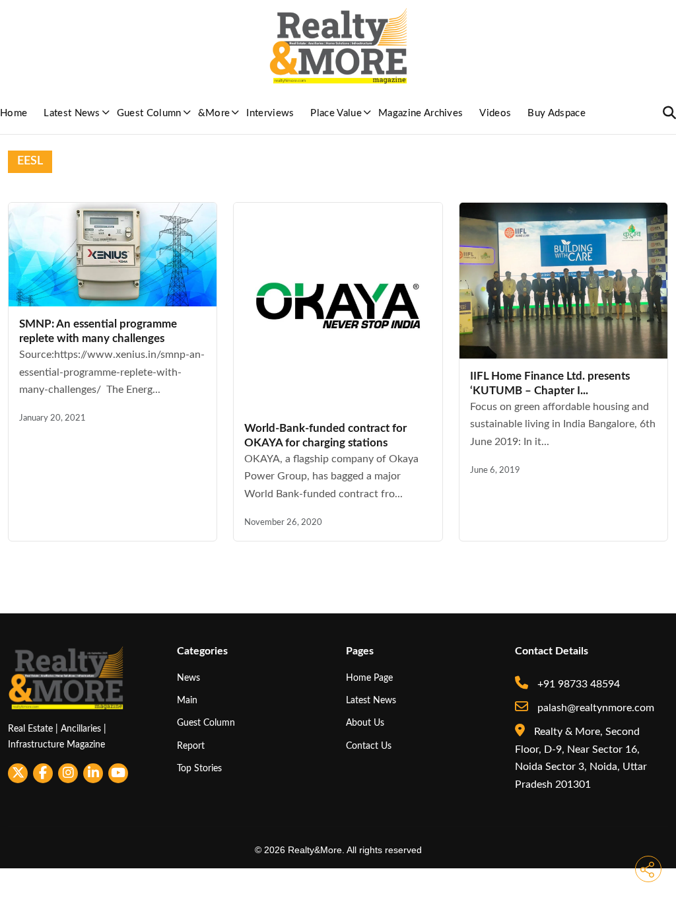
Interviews (270, 113)
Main (187, 700)
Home (13, 113)
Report (191, 746)
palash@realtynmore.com (594, 708)
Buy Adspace (556, 113)
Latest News (72, 113)
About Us (365, 723)
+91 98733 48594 (577, 684)
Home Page (369, 678)
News (188, 678)
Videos (495, 113)
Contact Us (368, 746)
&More (214, 113)
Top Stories (199, 768)
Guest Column (149, 113)
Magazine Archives (420, 113)
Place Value (336, 113)
